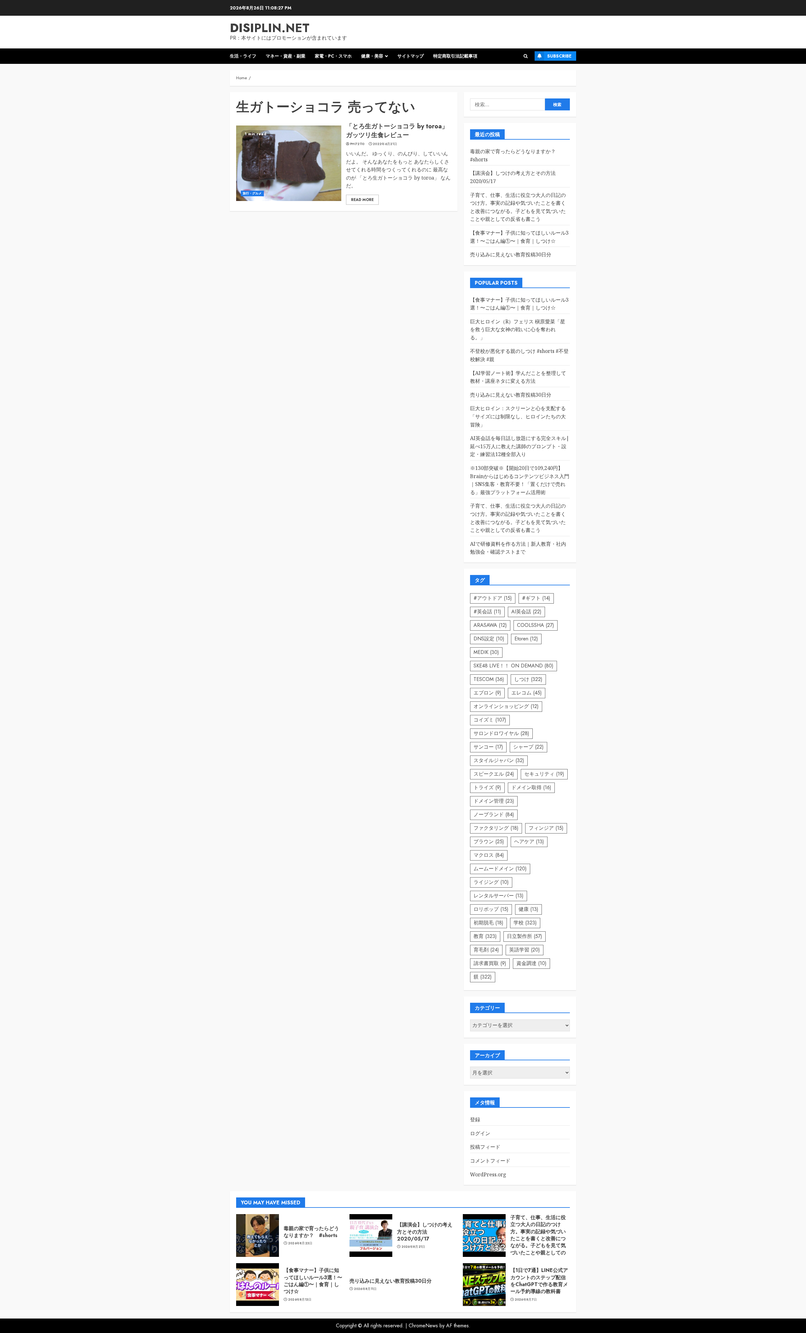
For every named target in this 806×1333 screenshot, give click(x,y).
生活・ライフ (243, 56)
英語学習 (524, 949)
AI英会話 (526, 611)
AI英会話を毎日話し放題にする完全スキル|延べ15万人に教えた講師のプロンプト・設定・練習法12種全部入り (519, 446)
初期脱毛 (488, 922)
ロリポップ (491, 909)
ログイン (480, 1133)
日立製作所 (524, 936)
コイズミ (490, 719)
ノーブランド (494, 814)
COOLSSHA (535, 625)
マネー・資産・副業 (285, 56)
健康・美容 (372, 56)
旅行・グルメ (252, 193)
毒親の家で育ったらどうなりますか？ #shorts (311, 1232)
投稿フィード (485, 1146)
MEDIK (486, 652)
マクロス (489, 855)
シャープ (528, 746)
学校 (525, 922)
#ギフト (536, 598)
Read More (362, 200)
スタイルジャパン (499, 760)
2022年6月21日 (385, 144)
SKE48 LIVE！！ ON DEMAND (513, 665)
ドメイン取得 (531, 787)
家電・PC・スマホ (333, 56)
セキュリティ (544, 774)
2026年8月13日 (300, 1299)
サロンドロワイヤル (501, 733)
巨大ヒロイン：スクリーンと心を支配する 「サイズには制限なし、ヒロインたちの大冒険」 (518, 416)
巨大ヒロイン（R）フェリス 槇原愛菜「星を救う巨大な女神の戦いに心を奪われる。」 (517, 329)
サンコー (488, 746)
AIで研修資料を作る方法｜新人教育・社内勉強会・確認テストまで (518, 547)
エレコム (526, 692)
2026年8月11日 (365, 1289)
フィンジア (546, 828)
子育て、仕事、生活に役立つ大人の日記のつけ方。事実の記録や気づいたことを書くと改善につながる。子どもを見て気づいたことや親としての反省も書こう (538, 1238)
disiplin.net (269, 27)
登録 (475, 1119)
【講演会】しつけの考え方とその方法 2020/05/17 (424, 1231)
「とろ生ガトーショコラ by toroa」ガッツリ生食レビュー (397, 131)
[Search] (526, 56)
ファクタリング (496, 828)
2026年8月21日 (413, 1247)
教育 (485, 936)
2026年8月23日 (300, 1243)
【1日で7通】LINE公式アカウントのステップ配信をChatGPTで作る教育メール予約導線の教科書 (539, 1281)
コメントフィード (490, 1160)
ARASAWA (490, 625)
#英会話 (487, 611)
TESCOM (489, 679)
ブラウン (489, 841)
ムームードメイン (500, 868)
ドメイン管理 (494, 801)
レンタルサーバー (499, 895)
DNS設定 (489, 638)
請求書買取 (490, 963)
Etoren (526, 638)
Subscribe (559, 56)
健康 (528, 909)
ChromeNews (423, 1325)
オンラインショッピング (506, 706)
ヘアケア (529, 841)
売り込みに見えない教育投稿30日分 (510, 254)
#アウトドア (493, 598)
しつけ (528, 679)
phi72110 (357, 144)
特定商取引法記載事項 (455, 56)
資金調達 (531, 963)
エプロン (487, 692)
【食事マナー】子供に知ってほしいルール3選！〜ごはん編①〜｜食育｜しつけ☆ (313, 1281)
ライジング (491, 882)
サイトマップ (410, 56)
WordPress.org (488, 1174)
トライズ (487, 787)
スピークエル (494, 774)
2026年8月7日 (526, 1299)
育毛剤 (486, 949)
